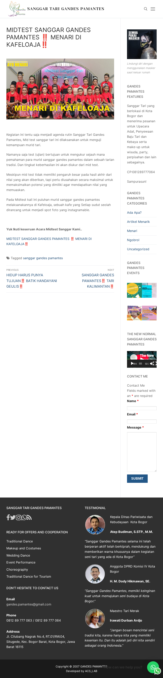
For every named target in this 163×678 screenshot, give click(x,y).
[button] (153, 667)
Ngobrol (133, 240)
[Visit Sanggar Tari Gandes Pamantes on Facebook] (8, 519)
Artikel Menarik (138, 222)
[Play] (132, 364)
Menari (132, 231)
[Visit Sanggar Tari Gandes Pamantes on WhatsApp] (24, 519)
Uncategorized (138, 249)
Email (132, 414)
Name (133, 401)
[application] (142, 359)
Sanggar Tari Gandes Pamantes (65, 9)
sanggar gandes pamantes (43, 258)
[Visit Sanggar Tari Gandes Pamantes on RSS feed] (29, 519)
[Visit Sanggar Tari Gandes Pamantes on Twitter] (13, 519)
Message (135, 427)
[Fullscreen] (155, 364)
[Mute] (151, 364)
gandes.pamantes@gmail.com (28, 604)
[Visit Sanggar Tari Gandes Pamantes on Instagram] (18, 519)
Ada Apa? (134, 212)
